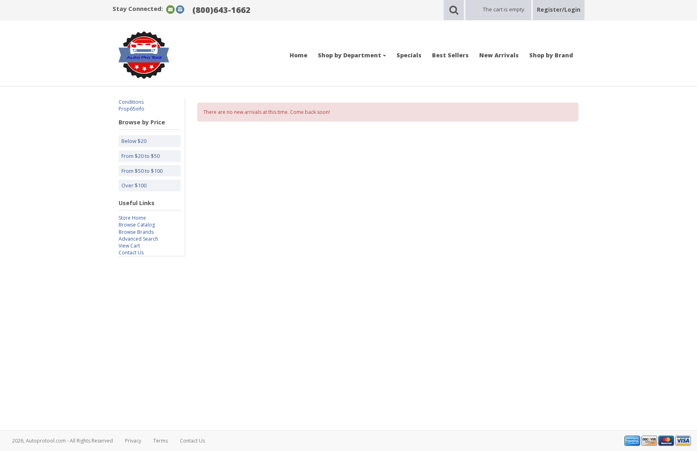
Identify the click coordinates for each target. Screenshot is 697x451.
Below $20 (133, 141)
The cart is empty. (504, 9)
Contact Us (131, 252)
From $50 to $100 (142, 170)
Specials (409, 55)
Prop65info (131, 108)
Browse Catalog (137, 224)
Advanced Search (138, 238)
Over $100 (133, 185)
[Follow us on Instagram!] (180, 9)
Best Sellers (450, 55)
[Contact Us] (170, 9)
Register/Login (558, 9)
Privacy (133, 440)
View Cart (129, 245)
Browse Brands (136, 232)
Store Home (132, 217)
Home (298, 55)
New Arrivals (499, 55)
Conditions (131, 102)
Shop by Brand (551, 55)
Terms (160, 440)
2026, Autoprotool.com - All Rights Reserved (62, 440)
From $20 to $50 (140, 155)
